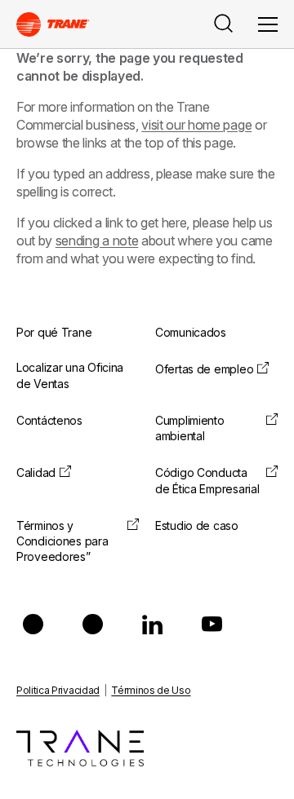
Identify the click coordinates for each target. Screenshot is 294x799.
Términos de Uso (150, 690)
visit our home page (196, 125)
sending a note (97, 240)
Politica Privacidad (58, 690)
